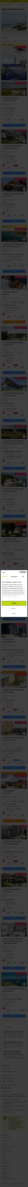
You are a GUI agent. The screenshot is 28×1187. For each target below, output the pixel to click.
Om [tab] (23, 576)
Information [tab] (14, 576)
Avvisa (14, 613)
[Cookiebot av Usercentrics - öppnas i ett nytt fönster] (19, 572)
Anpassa (13, 608)
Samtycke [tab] (5, 576)
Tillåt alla (14, 603)
